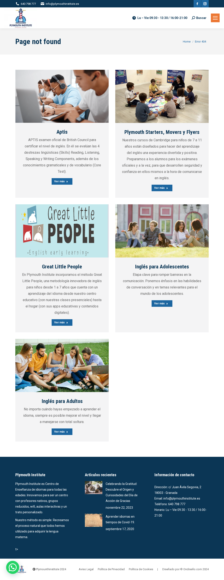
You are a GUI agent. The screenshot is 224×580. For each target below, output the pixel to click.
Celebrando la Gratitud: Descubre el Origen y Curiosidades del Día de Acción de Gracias (122, 492)
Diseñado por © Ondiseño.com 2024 (185, 569)
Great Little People (62, 267)
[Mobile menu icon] (215, 18)
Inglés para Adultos (62, 401)
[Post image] (62, 96)
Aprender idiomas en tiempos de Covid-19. (120, 519)
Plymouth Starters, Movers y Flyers (162, 132)
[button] (12, 567)
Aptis (62, 132)
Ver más (59, 181)
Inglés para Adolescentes (162, 267)
